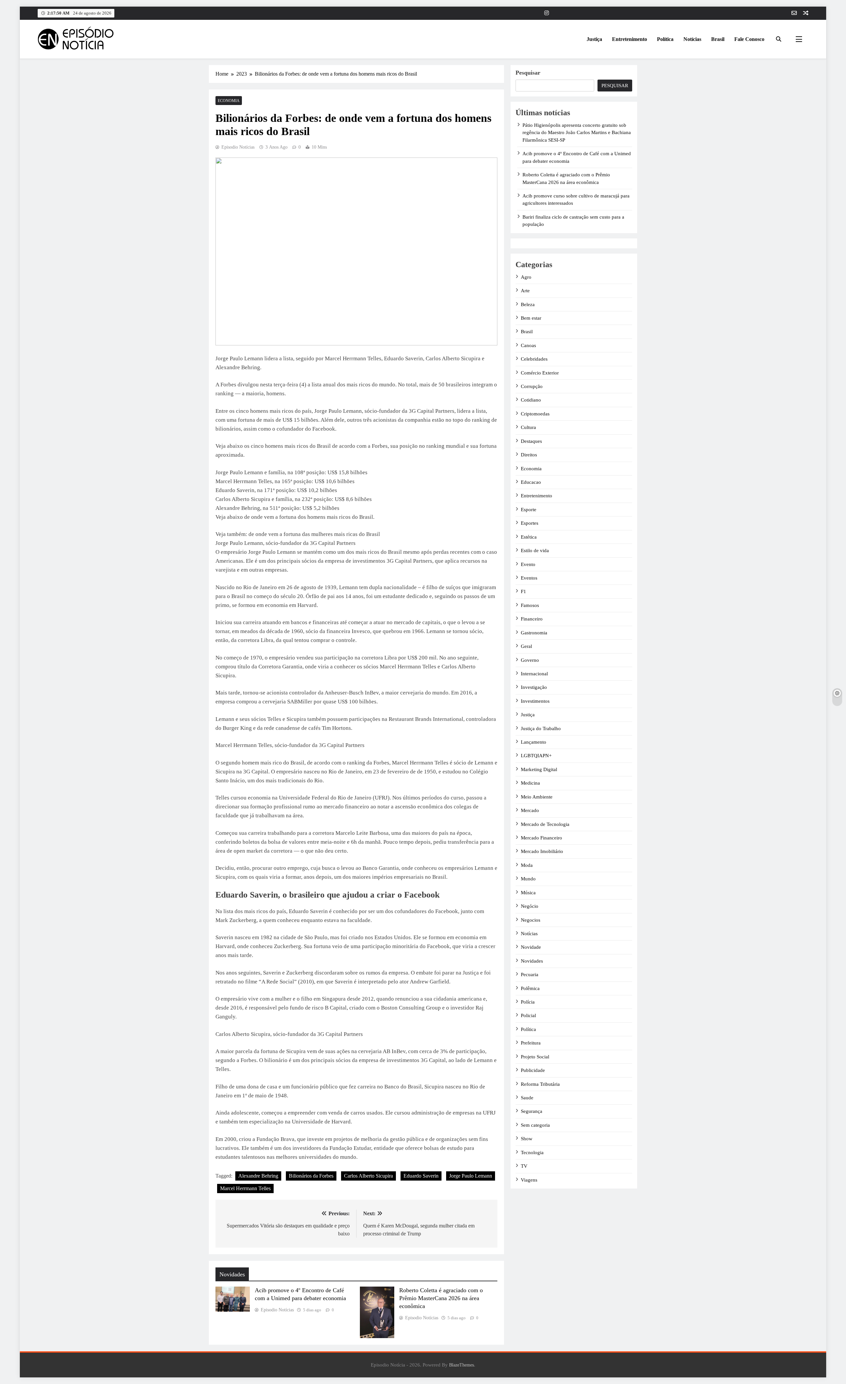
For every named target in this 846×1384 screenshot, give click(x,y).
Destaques (531, 441)
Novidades (532, 961)
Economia (229, 100)
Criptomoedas (535, 413)
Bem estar (531, 318)
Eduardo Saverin (421, 1176)
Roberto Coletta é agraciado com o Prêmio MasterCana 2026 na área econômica (441, 1298)
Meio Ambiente (537, 796)
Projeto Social (535, 1056)
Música (528, 892)
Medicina (530, 783)
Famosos (530, 605)
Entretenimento (629, 39)
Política (665, 39)
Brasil (717, 39)
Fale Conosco (749, 39)
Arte (525, 290)
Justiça (594, 39)
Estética (529, 537)
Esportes (529, 523)
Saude (527, 1097)
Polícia (528, 1002)
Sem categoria (535, 1125)
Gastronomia (534, 632)
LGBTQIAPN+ (536, 755)
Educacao (531, 482)
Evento (528, 564)
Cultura (528, 427)
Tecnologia (532, 1152)
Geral (526, 646)
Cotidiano (531, 400)
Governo (530, 660)
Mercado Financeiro (541, 837)
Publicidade (533, 1070)
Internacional (534, 673)
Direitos (529, 454)
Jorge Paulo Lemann (470, 1176)
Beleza (528, 304)
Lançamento (533, 742)
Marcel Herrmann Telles (245, 1188)
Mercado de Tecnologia (545, 824)
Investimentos (535, 701)
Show (526, 1138)
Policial (528, 1015)
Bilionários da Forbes (311, 1176)
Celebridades (534, 359)
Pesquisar (528, 72)
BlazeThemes (461, 1364)
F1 (523, 591)
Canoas (528, 345)
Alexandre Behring (258, 1176)
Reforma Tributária (540, 1084)
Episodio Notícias (237, 147)
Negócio (529, 906)
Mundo (528, 878)
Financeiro (532, 618)
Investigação (534, 687)
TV (524, 1166)
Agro (526, 277)
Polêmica (530, 988)
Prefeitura (531, 1043)
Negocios (530, 920)
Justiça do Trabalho (541, 728)
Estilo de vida (535, 550)
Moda (527, 865)
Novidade (531, 947)
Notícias (692, 39)
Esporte (528, 509)
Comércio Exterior (540, 372)
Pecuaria (529, 974)
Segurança (531, 1111)
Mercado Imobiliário (542, 851)
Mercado (530, 810)
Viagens (529, 1180)
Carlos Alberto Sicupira (368, 1176)
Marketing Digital (539, 769)
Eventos (529, 578)
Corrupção (532, 386)
